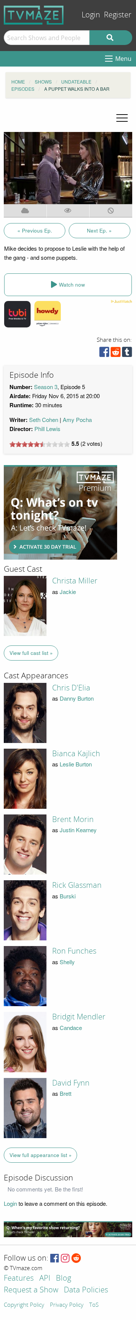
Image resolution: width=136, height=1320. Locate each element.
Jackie (68, 592)
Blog (63, 1279)
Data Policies (86, 1290)
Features (19, 1279)
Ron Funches (74, 950)
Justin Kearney (78, 830)
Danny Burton (77, 698)
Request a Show (31, 1290)
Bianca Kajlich (76, 753)
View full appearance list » (40, 1155)
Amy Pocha (77, 419)
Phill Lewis (47, 429)
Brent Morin (73, 819)
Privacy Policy (66, 1305)
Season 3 (45, 387)
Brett (65, 1093)
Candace (71, 1027)
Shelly (67, 962)
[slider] (39, 444)
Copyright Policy (24, 1305)
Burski (68, 896)
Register (117, 15)
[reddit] (116, 354)
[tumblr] (127, 354)
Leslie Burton (76, 764)
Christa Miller (74, 580)
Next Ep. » (99, 230)
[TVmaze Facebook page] (54, 1259)
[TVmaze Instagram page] (65, 1259)
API (44, 1279)
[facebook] (104, 354)
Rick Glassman (77, 885)
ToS (94, 1305)
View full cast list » (31, 652)
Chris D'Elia (71, 687)
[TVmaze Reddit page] (76, 1259)
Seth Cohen (43, 419)
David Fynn (71, 1082)
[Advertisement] (60, 512)
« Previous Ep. (34, 230)
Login (91, 15)
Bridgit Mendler (78, 1016)
